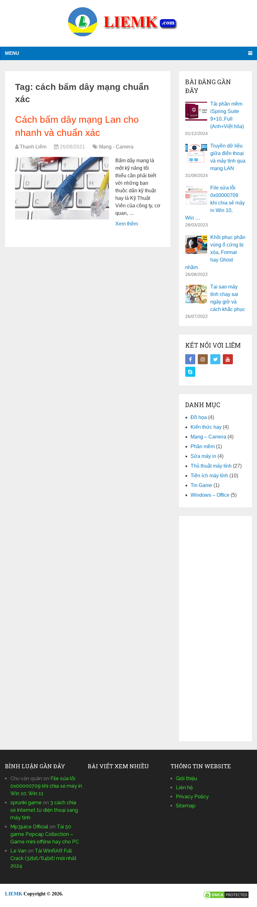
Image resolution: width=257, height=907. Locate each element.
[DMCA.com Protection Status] (225, 897)
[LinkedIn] (190, 372)
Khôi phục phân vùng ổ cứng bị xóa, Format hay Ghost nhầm (215, 252)
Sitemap (186, 806)
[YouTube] (228, 359)
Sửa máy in (203, 456)
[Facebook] (190, 359)
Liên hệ (184, 787)
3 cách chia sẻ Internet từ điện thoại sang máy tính (44, 810)
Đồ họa (199, 417)
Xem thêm (126, 223)
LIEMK (13, 893)
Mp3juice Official (29, 827)
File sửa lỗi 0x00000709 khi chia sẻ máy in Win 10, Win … (215, 202)
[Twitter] (215, 359)
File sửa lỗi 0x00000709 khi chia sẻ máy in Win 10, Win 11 (46, 785)
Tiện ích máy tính (209, 475)
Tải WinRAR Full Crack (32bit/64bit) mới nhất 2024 (43, 858)
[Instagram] (203, 359)
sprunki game (26, 803)
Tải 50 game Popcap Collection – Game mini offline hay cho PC (44, 834)
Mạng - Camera (116, 146)
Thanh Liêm (33, 146)
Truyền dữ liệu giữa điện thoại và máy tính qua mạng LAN (227, 157)
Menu (12, 53)
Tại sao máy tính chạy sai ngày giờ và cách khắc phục (227, 298)
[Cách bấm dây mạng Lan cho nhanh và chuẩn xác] (62, 188)
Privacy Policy (192, 797)
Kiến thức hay (206, 427)
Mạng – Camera (208, 436)
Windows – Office (210, 495)
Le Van (18, 851)
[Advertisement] (215, 629)
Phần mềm (203, 446)
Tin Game (201, 485)
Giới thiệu (186, 778)
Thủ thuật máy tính (211, 466)
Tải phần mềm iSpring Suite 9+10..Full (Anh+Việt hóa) (227, 115)
